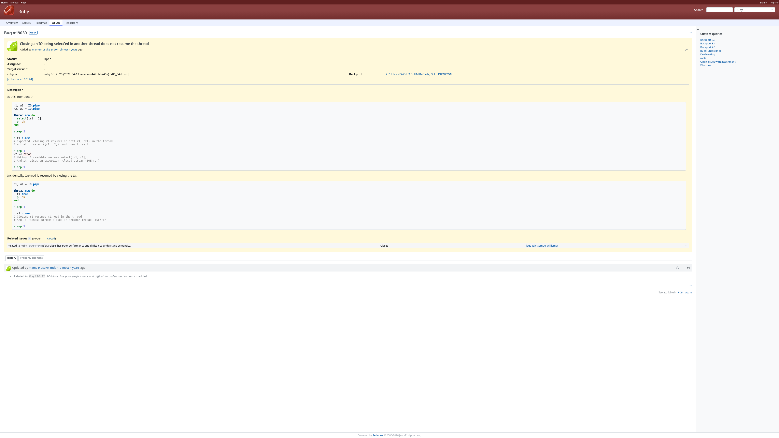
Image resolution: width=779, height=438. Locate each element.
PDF (680, 292)
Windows (705, 65)
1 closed (50, 238)
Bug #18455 (36, 245)
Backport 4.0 (707, 47)
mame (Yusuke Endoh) (45, 49)
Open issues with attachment (718, 61)
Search (699, 10)
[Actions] (687, 246)
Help (23, 2)
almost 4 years (68, 49)
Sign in (763, 2)
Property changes (31, 258)
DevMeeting (707, 54)
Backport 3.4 (707, 43)
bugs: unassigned (711, 51)
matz (703, 58)
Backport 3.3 (707, 40)
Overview (12, 23)
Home (4, 2)
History (11, 258)
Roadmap (41, 23)
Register (774, 2)
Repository (71, 23)
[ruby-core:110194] (20, 79)
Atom (688, 292)
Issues (56, 23)
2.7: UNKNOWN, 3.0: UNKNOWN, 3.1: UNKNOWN (419, 74)
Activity (26, 23)
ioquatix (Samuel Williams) (542, 245)
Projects (14, 2)
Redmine (377, 435)
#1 (688, 267)
